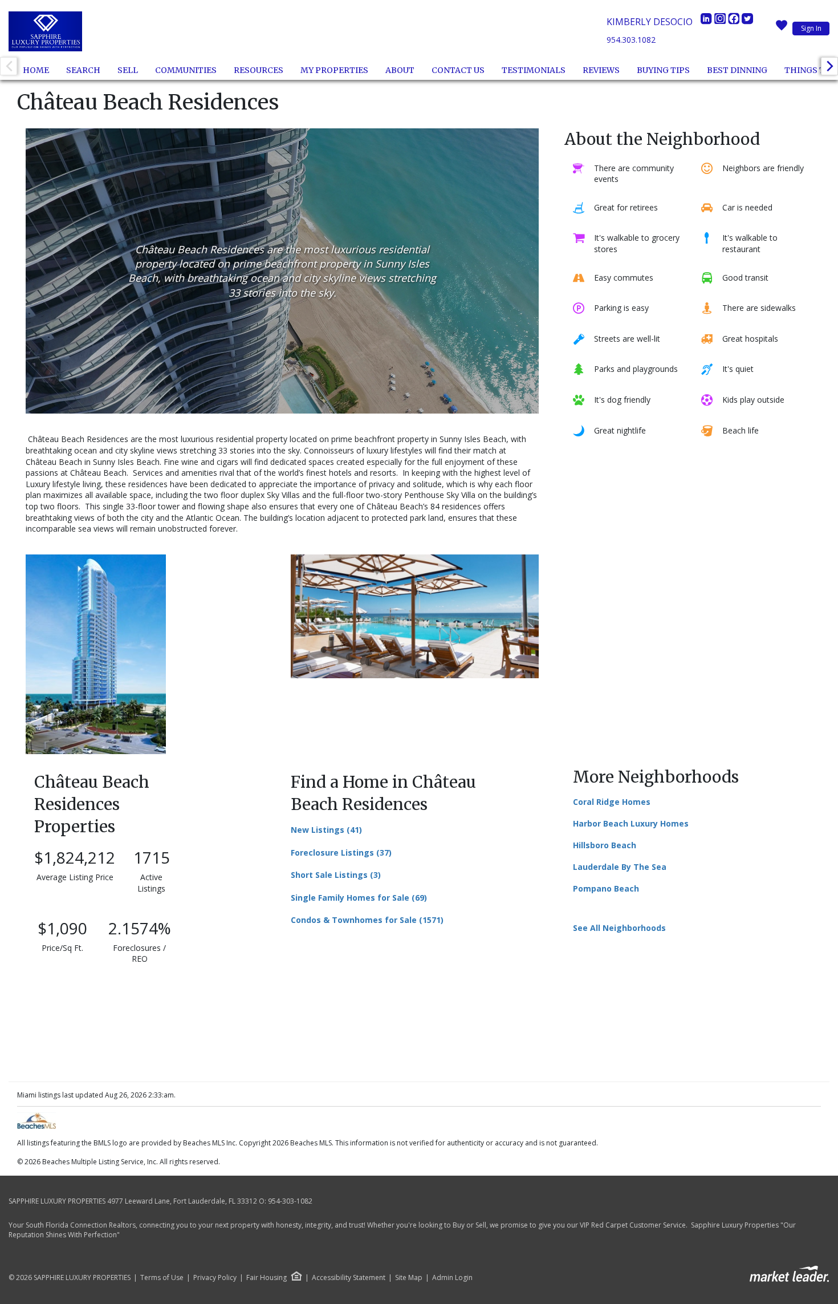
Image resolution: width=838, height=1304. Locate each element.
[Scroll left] (8, 66)
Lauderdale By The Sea (619, 866)
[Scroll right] (829, 66)
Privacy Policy (215, 1277)
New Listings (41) (326, 829)
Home (36, 70)
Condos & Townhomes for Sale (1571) (367, 919)
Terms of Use (162, 1277)
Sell (127, 70)
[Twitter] (747, 21)
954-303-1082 (290, 1201)
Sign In (811, 28)
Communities (186, 70)
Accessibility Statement (348, 1277)
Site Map (408, 1277)
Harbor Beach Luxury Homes (631, 823)
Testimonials (534, 70)
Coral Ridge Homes (611, 801)
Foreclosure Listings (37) (341, 852)
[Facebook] (735, 21)
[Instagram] (721, 21)
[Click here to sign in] (781, 28)
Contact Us (458, 70)
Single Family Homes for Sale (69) (359, 897)
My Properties (334, 70)
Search (83, 70)
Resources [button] (258, 70)
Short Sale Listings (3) (336, 874)
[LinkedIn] (707, 21)
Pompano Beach (606, 888)
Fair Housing (266, 1277)
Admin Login (452, 1277)
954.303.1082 (631, 39)
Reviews (601, 70)
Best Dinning (737, 70)
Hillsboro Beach (604, 845)
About (399, 70)
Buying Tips (663, 70)
